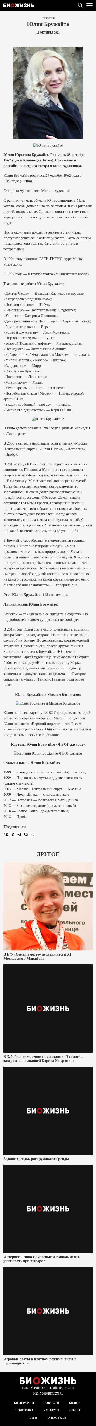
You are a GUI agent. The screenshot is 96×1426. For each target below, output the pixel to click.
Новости (51, 1402)
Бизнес (75, 1402)
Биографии (48, 17)
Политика (24, 1410)
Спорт (75, 1410)
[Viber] (26, 834)
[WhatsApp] (32, 834)
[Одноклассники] (13, 834)
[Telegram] (19, 834)
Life (33, 1417)
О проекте (56, 1417)
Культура (51, 1410)
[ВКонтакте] (6, 834)
